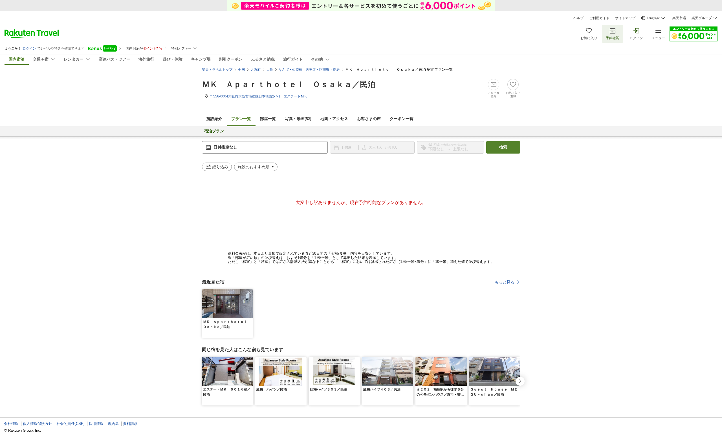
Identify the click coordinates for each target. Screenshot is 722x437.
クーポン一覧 (401, 119)
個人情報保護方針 (37, 424)
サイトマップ (625, 18)
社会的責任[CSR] (70, 424)
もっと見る (504, 282)
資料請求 (130, 424)
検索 (503, 147)
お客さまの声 (369, 119)
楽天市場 (679, 18)
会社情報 (11, 424)
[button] (249, 292)
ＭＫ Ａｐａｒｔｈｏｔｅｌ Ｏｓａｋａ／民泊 (289, 84)
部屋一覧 (268, 119)
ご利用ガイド (599, 18)
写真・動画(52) (298, 119)
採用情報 (96, 424)
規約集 (113, 424)
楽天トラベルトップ (217, 70)
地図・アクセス (334, 119)
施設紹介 (214, 119)
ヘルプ (578, 18)
